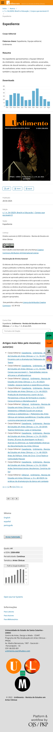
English (7, 517)
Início (5, 8)
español (7, 521)
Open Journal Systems (13, 597)
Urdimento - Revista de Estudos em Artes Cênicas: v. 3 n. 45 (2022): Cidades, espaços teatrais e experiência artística (29, 381)
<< (4, 487)
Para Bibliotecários (11, 619)
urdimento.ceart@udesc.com (17, 651)
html (18, 188)
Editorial (25, 378)
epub (30, 188)
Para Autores (9, 615)
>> (22, 487)
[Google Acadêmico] (16, 584)
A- (17, 499)
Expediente (27, 353)
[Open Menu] (2, 2)
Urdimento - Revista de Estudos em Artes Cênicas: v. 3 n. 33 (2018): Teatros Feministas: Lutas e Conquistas (29, 426)
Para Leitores (9, 611)
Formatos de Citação (12, 331)
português (8, 525)
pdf (7, 188)
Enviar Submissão (13, 537)
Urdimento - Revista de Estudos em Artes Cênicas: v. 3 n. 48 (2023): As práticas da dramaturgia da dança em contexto (29, 478)
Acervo (12, 8)
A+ (8, 499)
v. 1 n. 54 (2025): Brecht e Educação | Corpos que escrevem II (25, 11)
